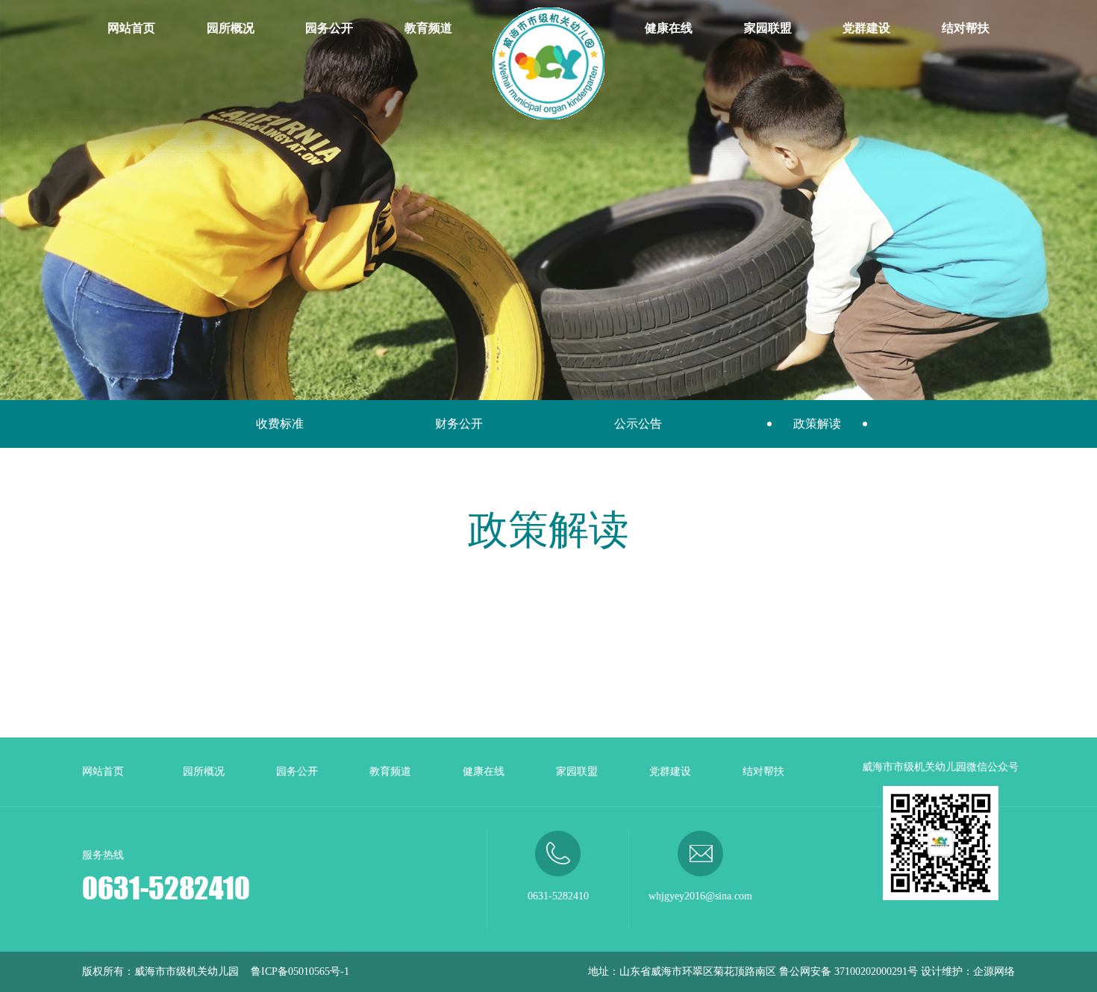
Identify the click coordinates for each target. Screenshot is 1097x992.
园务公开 (329, 28)
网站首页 (131, 28)
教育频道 (428, 28)
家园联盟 (768, 28)
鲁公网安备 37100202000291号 (848, 971)
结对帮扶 (966, 28)
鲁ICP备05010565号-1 (300, 971)
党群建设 (866, 28)
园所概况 (230, 28)
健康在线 (669, 28)
